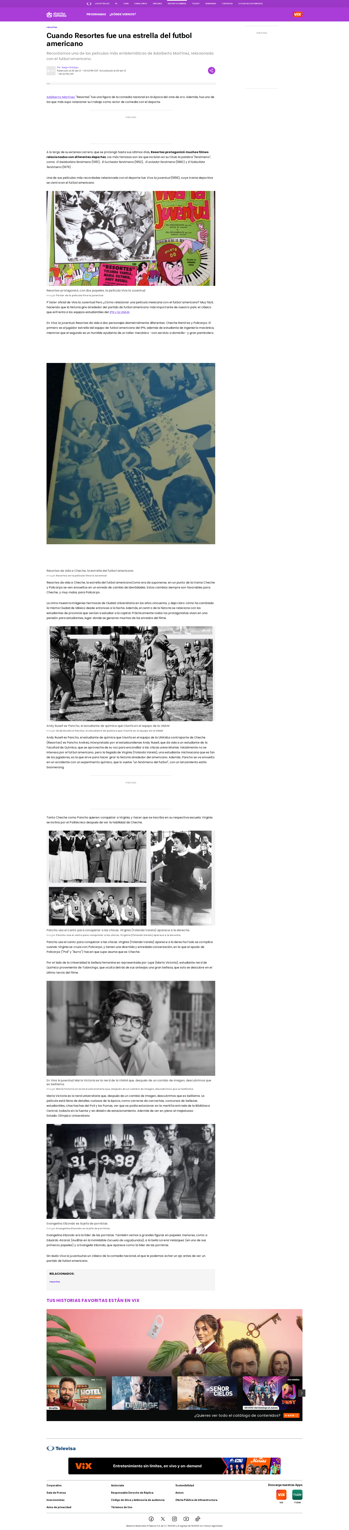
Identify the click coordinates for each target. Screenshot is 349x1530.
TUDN (126, 4)
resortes (52, 27)
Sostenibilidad (184, 1485)
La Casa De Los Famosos (250, 4)
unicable (157, 4)
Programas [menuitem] (96, 14)
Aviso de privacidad (59, 1507)
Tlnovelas (227, 4)
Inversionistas (56, 1500)
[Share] (211, 70)
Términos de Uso (121, 1507)
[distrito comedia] (56, 14)
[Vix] (297, 14)
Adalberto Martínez (61, 97)
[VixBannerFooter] (174, 1466)
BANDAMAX (211, 4)
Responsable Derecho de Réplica (132, 1492)
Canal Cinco (140, 4)
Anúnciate (117, 1485)
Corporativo (54, 1485)
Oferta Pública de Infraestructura (196, 1500)
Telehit (196, 4)
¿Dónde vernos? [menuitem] (122, 14)
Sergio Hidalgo (70, 67)
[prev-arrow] (44, 1393)
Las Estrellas (102, 4)
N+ (116, 4)
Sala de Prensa (56, 1492)
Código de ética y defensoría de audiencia (138, 1500)
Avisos (179, 1492)
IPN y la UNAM (119, 312)
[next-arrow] (301, 1393)
